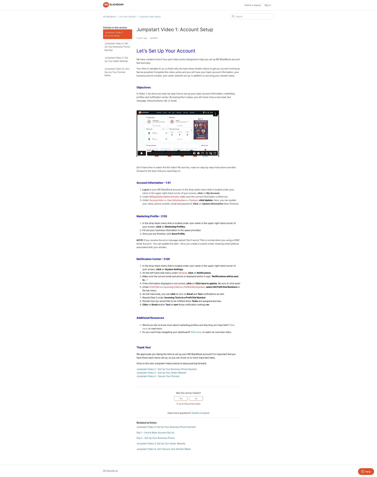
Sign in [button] (267, 5)
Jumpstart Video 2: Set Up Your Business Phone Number (117, 46)
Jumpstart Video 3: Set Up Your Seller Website (116, 59)
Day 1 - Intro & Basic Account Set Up (155, 432)
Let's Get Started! (127, 16)
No (196, 398)
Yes (180, 398)
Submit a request (252, 5)
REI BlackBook (109, 16)
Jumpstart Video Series (150, 16)
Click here (196, 332)
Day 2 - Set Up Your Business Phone (156, 438)
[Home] (113, 6)
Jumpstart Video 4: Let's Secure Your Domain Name (117, 72)
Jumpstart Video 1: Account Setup (114, 34)
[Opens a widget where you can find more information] (366, 472)
